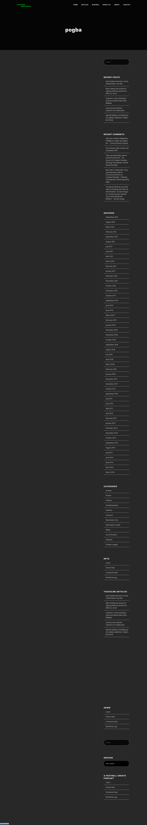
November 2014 (112, 433)
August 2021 (110, 242)
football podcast (112, 505)
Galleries (109, 510)
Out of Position (111, 535)
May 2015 (109, 408)
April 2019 (109, 310)
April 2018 (109, 359)
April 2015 (109, 413)
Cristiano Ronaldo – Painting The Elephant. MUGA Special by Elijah (117, 162)
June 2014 (109, 457)
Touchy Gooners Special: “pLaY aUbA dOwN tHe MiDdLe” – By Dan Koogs (116, 196)
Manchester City (112, 520)
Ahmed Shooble (38, 167)
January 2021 (111, 271)
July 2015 (109, 399)
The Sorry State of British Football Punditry (30, 160)
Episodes (95, 5)
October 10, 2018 (23, 167)
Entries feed (110, 568)
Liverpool (109, 515)
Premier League (23, 169)
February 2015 (111, 418)
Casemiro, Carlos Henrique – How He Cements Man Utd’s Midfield (116, 100)
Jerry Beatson (34, 98)
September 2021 (112, 237)
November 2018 (112, 335)
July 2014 (109, 453)
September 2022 (112, 217)
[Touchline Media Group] (24, 5)
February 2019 (111, 320)
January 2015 (111, 423)
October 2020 (111, 286)
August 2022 (110, 222)
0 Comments (25, 100)
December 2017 (111, 379)
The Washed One (28, 252)
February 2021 (111, 266)
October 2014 (111, 438)
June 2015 (109, 403)
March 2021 (110, 261)
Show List (107, 5)
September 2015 (112, 394)
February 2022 (111, 232)
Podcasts (45, 98)
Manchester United (24, 258)
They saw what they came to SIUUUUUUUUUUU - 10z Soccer (116, 157)
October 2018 (111, 340)
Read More (21, 133)
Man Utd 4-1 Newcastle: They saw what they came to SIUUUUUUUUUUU (117, 172)
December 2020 (111, 276)
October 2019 (111, 295)
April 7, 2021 (22, 98)
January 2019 (111, 325)
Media (108, 530)
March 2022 (110, 227)
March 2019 (110, 315)
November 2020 (112, 281)
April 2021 (109, 256)
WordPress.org (111, 577)
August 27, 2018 (23, 256)
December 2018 (111, 330)
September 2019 (112, 300)
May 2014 (109, 462)
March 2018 (110, 364)
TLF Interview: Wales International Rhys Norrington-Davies (31, 90)
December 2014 (111, 428)
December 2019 (111, 291)
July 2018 (109, 354)
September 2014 (112, 443)
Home (75, 5)
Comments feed (112, 572)
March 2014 (110, 472)
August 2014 (110, 448)
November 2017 (112, 384)
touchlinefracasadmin (26, 324)
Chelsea (109, 500)
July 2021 (109, 246)
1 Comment (35, 169)
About (117, 5)
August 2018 (110, 349)
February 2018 (111, 369)
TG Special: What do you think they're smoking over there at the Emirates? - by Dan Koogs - (117, 189)
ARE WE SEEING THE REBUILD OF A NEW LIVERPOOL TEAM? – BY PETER (117, 117)
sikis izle (109, 138)
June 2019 (109, 305)
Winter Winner (27, 318)
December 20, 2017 (24, 322)
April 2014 (109, 467)
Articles (84, 5)
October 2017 (111, 389)
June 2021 (109, 251)
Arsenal (108, 490)
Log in (108, 563)
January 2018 (111, 374)
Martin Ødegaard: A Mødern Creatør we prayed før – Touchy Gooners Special (117, 140)
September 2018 (112, 345)
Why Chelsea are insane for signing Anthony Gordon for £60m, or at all (116, 91)
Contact (127, 5)
